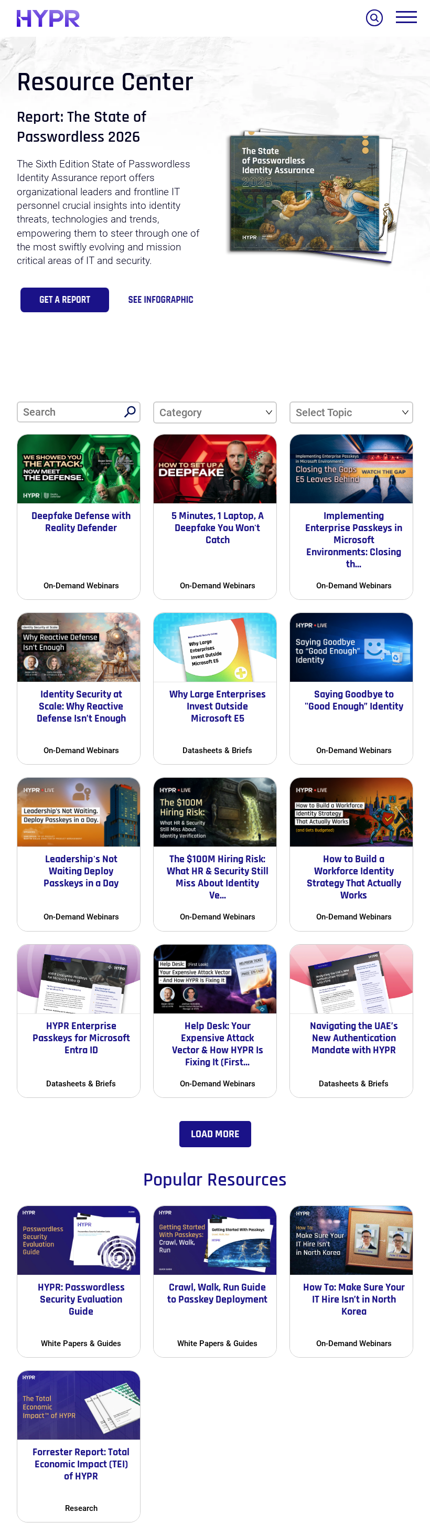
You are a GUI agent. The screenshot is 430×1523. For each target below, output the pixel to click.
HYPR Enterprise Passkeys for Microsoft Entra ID (81, 1038)
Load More (215, 1134)
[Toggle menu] (406, 19)
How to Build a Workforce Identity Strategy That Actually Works (354, 877)
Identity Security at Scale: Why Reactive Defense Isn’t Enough (81, 706)
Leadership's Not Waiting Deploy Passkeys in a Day (81, 871)
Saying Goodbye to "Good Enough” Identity (354, 700)
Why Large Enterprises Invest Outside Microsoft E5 (217, 706)
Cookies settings (89, 1477)
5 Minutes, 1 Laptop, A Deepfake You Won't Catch (217, 528)
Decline (168, 1478)
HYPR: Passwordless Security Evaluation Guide (81, 1299)
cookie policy (222, 1407)
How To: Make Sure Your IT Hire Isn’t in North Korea (354, 1299)
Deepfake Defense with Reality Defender (81, 522)
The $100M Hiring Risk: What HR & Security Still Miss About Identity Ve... (217, 877)
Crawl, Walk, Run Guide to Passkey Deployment (217, 1293)
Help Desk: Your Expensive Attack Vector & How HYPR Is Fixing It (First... (217, 1044)
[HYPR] (48, 18)
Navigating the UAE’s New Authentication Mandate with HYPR (354, 1038)
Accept (264, 1478)
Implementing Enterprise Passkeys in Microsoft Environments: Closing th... (353, 540)
